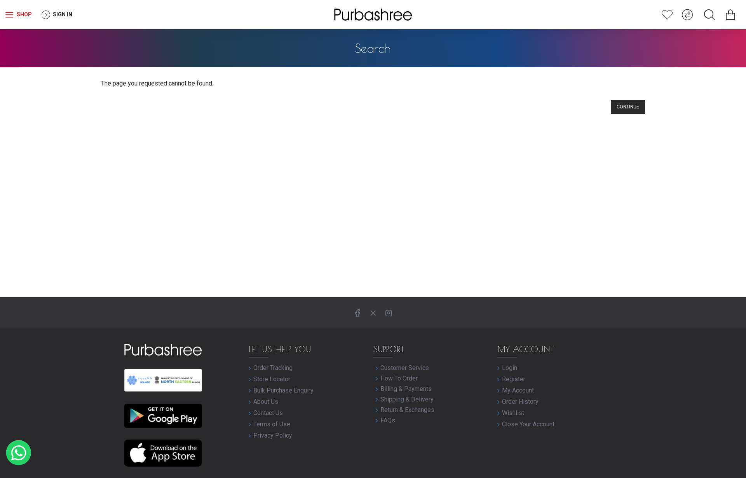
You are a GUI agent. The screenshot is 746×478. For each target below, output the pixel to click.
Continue (628, 107)
